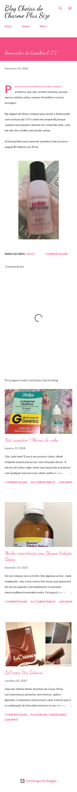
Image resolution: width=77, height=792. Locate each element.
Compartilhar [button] (56, 253)
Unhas (30, 253)
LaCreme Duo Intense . (25, 672)
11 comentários (42, 601)
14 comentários (42, 482)
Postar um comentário (48, 714)
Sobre (26, 26)
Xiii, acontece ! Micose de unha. (32, 440)
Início (8, 26)
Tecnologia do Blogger (41, 781)
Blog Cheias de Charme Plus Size (27, 11)
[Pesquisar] (60, 7)
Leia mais (65, 482)
